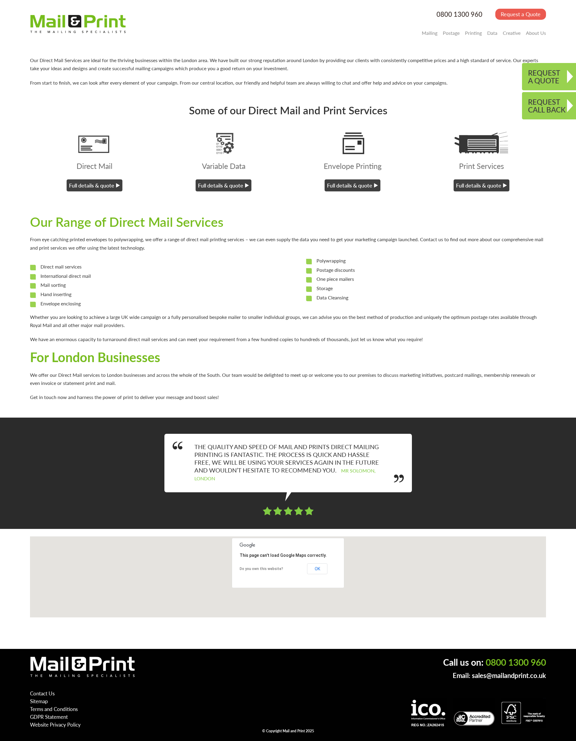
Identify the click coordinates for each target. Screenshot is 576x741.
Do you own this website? (261, 569)
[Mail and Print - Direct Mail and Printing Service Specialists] (78, 23)
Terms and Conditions (54, 708)
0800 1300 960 (459, 14)
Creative (511, 32)
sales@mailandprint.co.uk (509, 675)
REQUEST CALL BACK (547, 106)
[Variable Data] (223, 143)
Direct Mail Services (61, 60)
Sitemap (39, 701)
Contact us (431, 239)
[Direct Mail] (94, 143)
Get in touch (43, 397)
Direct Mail (94, 165)
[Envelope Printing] (352, 143)
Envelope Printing (353, 165)
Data (492, 32)
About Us (536, 32)
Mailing (429, 32)
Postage (451, 32)
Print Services (481, 165)
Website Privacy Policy (55, 724)
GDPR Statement (49, 716)
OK (317, 568)
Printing (473, 32)
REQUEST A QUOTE (544, 77)
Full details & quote (91, 185)
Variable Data (223, 165)
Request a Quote (521, 14)
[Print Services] (481, 143)
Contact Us (42, 693)
